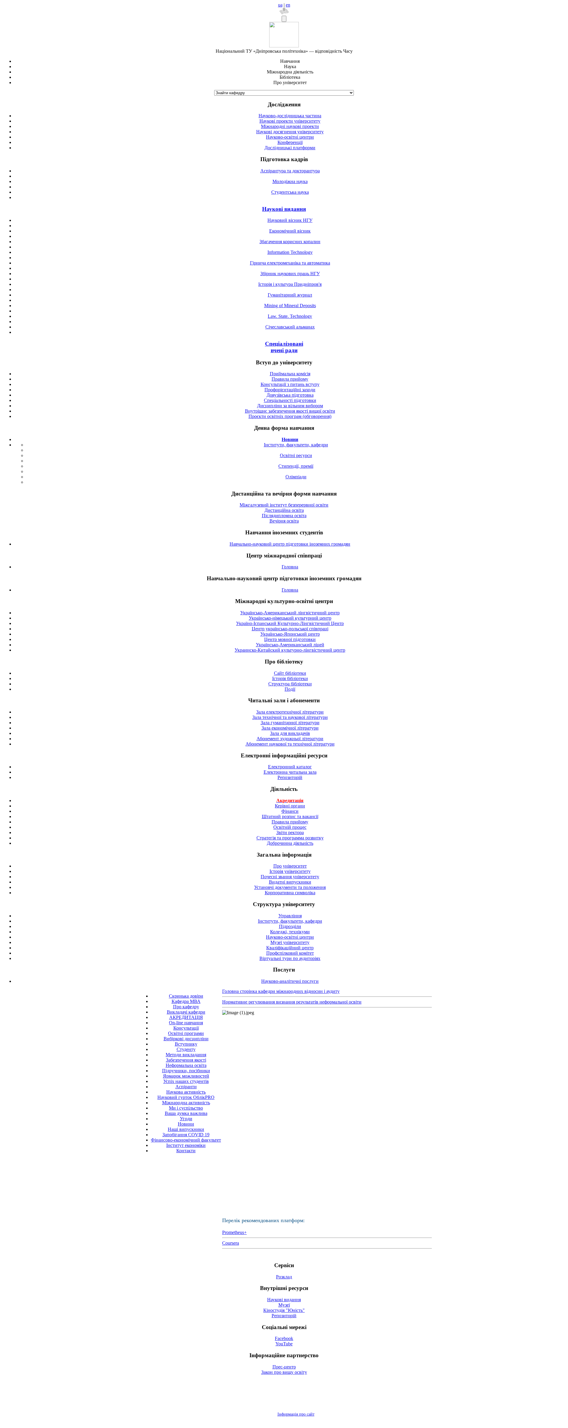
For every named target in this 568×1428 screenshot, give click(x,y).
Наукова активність (186, 1091)
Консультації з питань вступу (290, 384)
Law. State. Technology (290, 316)
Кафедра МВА (186, 1001)
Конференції (290, 142)
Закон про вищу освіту (284, 1372)
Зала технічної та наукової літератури (290, 717)
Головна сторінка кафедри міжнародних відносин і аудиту (281, 991)
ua (280, 4)
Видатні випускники (290, 881)
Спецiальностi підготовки (290, 400)
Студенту (186, 1049)
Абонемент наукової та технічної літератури (290, 743)
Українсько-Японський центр (290, 634)
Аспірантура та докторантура (290, 170)
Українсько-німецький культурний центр (290, 618)
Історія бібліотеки (290, 678)
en (288, 4)
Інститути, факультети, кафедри (296, 444)
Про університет (290, 865)
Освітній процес (289, 827)
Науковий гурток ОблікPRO (185, 1097)
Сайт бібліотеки (290, 673)
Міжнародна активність (186, 1102)
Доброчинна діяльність (290, 843)
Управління (290, 915)
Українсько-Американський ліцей (290, 644)
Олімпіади (295, 476)
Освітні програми (186, 1033)
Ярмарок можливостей (186, 1075)
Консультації (186, 1027)
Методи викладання (186, 1054)
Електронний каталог (290, 766)
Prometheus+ (234, 1232)
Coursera (230, 1243)
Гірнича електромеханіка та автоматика (290, 262)
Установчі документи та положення (290, 887)
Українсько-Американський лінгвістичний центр (290, 612)
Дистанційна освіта (284, 510)
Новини (186, 1123)
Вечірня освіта (284, 520)
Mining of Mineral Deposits (290, 305)
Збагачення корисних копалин (289, 241)
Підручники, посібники (186, 1070)
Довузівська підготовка (290, 395)
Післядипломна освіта (284, 515)
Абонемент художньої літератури (289, 738)
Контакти (186, 1150)
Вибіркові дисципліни (186, 1038)
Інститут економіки (186, 1145)
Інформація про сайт (295, 1414)
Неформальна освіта (186, 1065)
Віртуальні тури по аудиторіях (289, 958)
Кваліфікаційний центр (290, 947)
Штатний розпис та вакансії (290, 816)
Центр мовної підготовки (290, 639)
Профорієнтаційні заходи (289, 389)
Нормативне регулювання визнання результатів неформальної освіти (292, 1001)
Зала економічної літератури (290, 727)
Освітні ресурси (296, 455)
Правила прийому (290, 379)
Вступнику (186, 1043)
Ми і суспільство (186, 1107)
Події (290, 689)
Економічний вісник (290, 230)
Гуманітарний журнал (290, 294)
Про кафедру (186, 1006)
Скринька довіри (186, 996)
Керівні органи (290, 805)
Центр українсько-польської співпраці (290, 628)
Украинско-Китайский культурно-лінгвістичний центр (290, 650)
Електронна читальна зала (290, 772)
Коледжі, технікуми (290, 931)
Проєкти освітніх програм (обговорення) (289, 416)
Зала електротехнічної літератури (290, 711)
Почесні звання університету (290, 876)
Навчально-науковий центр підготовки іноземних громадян (290, 543)
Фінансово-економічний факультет (186, 1139)
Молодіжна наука (290, 181)
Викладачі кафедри (186, 1011)
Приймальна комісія (290, 373)
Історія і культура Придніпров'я (290, 284)
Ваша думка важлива (186, 1113)
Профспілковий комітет (290, 953)
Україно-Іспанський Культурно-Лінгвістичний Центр (290, 623)
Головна (290, 566)
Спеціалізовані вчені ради (284, 347)
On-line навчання (186, 1022)
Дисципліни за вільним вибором (290, 405)
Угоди (186, 1118)
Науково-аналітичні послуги (290, 981)
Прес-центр (284, 1366)
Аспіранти (186, 1086)
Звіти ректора (290, 832)
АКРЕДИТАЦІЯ (186, 1017)
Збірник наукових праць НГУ (290, 273)
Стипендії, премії (295, 466)
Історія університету (290, 871)
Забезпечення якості (186, 1059)
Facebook (284, 1338)
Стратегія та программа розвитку (290, 837)
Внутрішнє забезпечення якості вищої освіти (290, 411)
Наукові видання (284, 209)
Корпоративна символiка (290, 892)
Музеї (284, 1304)
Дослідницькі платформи (289, 147)
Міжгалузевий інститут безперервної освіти (284, 504)
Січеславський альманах (290, 326)
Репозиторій (289, 777)
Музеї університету (289, 942)
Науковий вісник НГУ (289, 220)
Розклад (284, 1276)
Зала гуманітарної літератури (290, 722)
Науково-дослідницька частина (290, 115)
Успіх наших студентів (186, 1081)
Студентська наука (290, 192)
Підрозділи (290, 926)
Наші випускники (186, 1129)
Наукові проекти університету (289, 121)
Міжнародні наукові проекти (290, 126)
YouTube (284, 1343)
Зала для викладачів (290, 733)
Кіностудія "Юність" (284, 1310)
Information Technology (290, 252)
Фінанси (289, 811)
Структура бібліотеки (290, 683)
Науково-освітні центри (290, 137)
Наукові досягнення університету (290, 131)
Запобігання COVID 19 (185, 1134)
